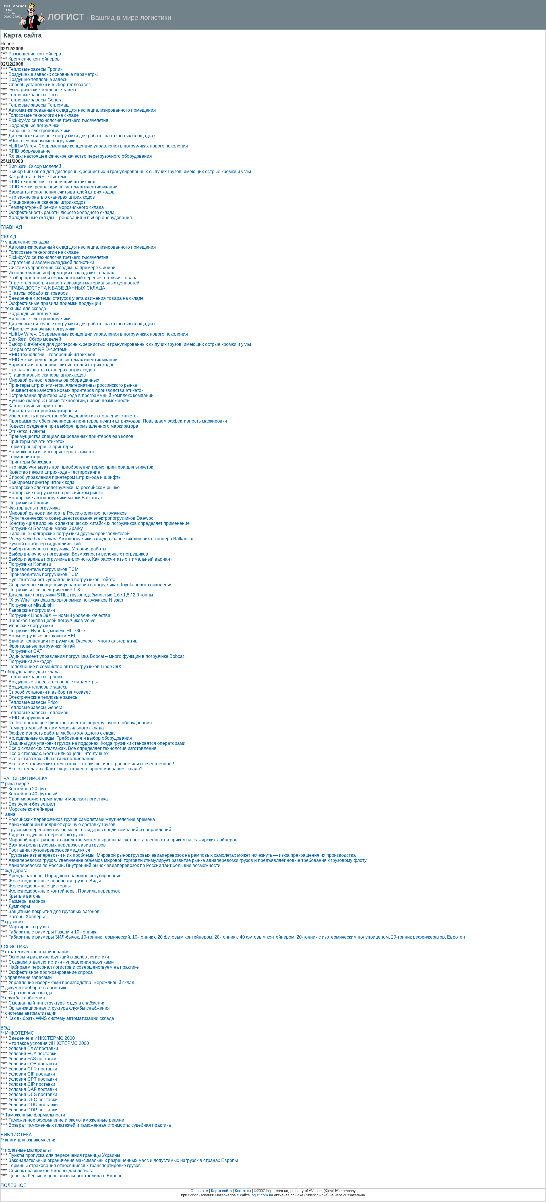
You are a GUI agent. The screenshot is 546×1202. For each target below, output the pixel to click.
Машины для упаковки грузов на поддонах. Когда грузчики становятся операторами (97, 743)
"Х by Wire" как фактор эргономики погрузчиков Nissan (66, 600)
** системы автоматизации (29, 1013)
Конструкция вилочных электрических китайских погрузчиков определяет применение (99, 523)
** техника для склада (23, 308)
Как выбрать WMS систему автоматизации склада (61, 1018)
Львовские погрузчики (32, 610)
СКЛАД (8, 236)
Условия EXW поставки (33, 1048)
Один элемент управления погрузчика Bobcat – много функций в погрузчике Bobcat (96, 656)
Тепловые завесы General (36, 99)
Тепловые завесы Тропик (35, 69)
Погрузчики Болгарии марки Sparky (46, 528)
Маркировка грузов (29, 926)
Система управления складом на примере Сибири (62, 267)
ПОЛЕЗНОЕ (13, 1185)
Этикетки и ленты (27, 431)
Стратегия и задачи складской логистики (51, 262)
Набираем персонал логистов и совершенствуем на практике (74, 967)
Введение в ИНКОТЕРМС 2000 (42, 1038)
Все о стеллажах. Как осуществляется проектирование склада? (75, 768)
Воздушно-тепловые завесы (39, 79)
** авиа (8, 814)
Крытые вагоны (25, 896)
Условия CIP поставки (32, 1084)
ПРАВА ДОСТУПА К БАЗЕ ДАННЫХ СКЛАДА (57, 288)
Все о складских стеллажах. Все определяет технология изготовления (82, 748)
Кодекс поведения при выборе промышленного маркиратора (73, 426)
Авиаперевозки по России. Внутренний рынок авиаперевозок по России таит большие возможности (114, 865)
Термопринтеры (26, 456)
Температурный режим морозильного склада (56, 207)
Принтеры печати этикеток (36, 441)
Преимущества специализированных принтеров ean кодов (71, 436)
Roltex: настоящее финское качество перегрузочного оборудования (80, 156)
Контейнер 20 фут (27, 788)
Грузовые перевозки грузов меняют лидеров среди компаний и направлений (90, 829)
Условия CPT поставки (33, 1079)
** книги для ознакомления (29, 1139)
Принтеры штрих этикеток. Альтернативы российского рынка (73, 385)
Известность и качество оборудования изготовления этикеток (73, 415)
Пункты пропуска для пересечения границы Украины (64, 1155)
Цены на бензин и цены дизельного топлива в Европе (66, 1175)
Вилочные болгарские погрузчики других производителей (69, 533)
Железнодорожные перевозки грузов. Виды (55, 880)
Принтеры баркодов (30, 461)
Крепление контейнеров (34, 59)
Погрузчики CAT (25, 651)
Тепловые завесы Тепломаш (39, 105)
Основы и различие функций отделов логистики (59, 956)
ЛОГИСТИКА (14, 946)
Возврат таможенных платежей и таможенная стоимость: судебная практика (90, 1125)
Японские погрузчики (31, 625)
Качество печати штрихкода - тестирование (54, 472)
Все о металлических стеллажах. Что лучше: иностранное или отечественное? (91, 763)
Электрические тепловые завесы (43, 89)
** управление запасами (26, 977)
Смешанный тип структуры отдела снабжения (57, 1003)
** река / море (15, 783)
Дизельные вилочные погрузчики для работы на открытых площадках (82, 135)
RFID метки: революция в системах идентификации (63, 186)
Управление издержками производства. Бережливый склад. (72, 982)
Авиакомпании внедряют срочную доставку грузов (62, 824)
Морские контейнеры (31, 809)
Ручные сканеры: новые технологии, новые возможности (69, 400)
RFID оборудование (30, 151)
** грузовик (12, 921)
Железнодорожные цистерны (40, 885)
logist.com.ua (262, 1195)
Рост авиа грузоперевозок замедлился (49, 850)
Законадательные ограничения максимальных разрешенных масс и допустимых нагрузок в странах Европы (123, 1160)
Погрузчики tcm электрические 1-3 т (46, 589)
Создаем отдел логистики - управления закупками (61, 962)
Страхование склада (30, 992)
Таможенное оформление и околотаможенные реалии (66, 1120)
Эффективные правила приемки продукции (55, 303)
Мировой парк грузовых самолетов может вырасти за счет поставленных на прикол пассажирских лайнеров (123, 839)
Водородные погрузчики (34, 125)
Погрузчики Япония (29, 502)
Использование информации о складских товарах (61, 272)
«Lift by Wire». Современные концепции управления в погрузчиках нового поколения (98, 146)
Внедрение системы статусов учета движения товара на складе (76, 298)
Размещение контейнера (35, 53)
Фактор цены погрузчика (34, 508)
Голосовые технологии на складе (44, 115)
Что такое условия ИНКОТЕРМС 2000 (49, 1043)
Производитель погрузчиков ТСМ (43, 569)
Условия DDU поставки (33, 1104)
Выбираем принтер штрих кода (42, 482)
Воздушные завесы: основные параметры (53, 74)
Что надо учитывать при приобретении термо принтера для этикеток (81, 467)
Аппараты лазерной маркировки (43, 410)
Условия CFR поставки (33, 1068)
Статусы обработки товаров (38, 293)
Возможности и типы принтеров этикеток (52, 451)
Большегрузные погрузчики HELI (43, 635)
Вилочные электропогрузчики (40, 130)
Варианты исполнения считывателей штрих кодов (62, 192)
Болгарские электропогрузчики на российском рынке (64, 487)
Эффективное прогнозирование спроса (51, 972)
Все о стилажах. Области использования (51, 758)
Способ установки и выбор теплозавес (50, 84)
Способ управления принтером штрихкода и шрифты (65, 477)
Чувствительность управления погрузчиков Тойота (62, 579)
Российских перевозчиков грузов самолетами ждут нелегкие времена (82, 819)
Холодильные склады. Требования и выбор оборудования (70, 217)
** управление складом (25, 242)
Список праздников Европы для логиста (51, 1170)
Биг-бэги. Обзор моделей (35, 166)
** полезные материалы (26, 1150)
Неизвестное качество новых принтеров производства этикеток (76, 390)
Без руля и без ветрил (32, 804)
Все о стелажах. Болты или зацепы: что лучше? (59, 753)
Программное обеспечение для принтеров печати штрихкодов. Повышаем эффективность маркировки (118, 421)
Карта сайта (221, 1191)
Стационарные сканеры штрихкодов (47, 202)
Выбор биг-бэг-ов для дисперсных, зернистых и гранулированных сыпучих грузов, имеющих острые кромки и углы (130, 171)
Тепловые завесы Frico (33, 94)
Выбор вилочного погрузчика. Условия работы (57, 548)
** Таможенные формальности (33, 1114)
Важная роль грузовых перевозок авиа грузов (57, 845)
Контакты (243, 1191)
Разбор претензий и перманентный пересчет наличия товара (73, 277)
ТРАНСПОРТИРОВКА (24, 778)
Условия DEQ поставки (33, 1099)
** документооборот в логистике (34, 987)
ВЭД (5, 1028)
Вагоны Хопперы (27, 916)
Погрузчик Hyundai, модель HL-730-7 (47, 630)
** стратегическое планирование (35, 951)
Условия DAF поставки (33, 1089)
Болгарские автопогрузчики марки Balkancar (55, 497)
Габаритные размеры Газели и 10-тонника (53, 931)
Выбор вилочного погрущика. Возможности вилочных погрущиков (78, 554)
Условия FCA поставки (33, 1053)
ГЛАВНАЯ (11, 227)
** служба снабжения (23, 997)
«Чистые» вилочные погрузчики (42, 140)
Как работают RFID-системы (39, 176)
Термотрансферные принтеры (41, 446)
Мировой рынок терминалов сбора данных (54, 380)
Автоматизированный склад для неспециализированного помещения (82, 110)
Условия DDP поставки (33, 1109)
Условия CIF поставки (32, 1074)
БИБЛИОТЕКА (16, 1134)
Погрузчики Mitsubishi (31, 605)
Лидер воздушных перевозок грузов (47, 834)
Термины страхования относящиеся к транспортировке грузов (75, 1165)
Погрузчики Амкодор (30, 661)
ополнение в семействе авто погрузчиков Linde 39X (66, 666)
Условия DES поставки (33, 1094)
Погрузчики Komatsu (30, 564)
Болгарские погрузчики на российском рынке (56, 492)
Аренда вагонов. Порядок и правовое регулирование (65, 875)
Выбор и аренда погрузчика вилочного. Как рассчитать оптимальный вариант (90, 559)
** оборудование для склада (30, 671)
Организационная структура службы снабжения (59, 1008)
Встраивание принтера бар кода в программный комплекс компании (81, 395)
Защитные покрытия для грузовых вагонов (54, 911)
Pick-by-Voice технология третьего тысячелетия (58, 120)
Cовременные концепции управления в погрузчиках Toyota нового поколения (91, 584)
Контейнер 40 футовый (33, 793)
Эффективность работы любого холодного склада (62, 212)
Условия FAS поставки (32, 1058)
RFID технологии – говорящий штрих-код (52, 181)
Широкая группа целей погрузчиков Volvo (52, 620)
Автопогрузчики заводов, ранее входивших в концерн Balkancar (101, 538)
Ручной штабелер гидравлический (45, 543)
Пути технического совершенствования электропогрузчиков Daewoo (81, 518)
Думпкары (19, 906)
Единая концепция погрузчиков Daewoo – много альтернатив (73, 641)
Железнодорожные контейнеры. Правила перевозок (64, 891)
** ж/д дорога (14, 870)
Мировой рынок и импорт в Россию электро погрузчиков (68, 513)
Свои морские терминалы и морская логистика (58, 799)
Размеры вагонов (27, 901)
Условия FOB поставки (33, 1063)
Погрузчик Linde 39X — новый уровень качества (59, 615)
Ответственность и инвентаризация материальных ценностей (74, 282)
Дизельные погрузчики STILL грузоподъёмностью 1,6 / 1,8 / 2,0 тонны (81, 594)
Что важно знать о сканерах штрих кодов (52, 197)
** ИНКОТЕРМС (17, 1033)
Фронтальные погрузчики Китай (42, 646)
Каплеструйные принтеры (36, 405)
